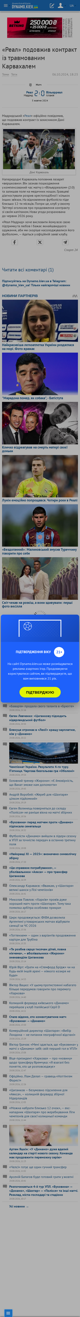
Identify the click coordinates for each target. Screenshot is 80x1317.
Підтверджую (40, 692)
